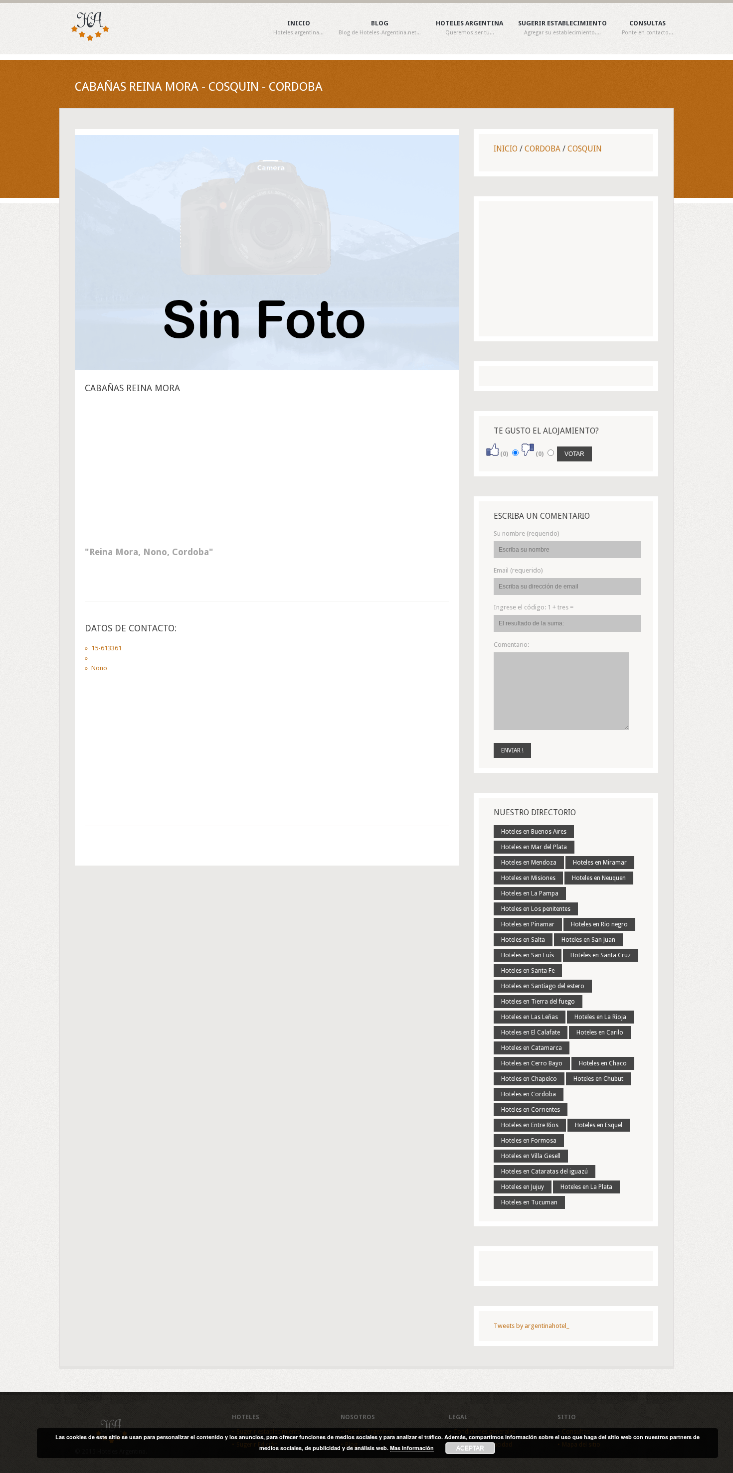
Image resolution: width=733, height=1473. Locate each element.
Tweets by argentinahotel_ (531, 1325)
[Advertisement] (267, 473)
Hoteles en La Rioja (600, 1017)
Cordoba (542, 148)
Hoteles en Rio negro (599, 924)
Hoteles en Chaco (603, 1063)
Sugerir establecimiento (562, 28)
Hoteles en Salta (523, 939)
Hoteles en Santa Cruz (600, 955)
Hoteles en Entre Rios (529, 1125)
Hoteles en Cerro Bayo (531, 1063)
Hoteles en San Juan (588, 939)
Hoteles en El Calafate (530, 1032)
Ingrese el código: (533, 607)
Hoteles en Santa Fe (527, 970)
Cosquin (584, 148)
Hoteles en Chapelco (529, 1078)
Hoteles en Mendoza (528, 862)
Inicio (298, 28)
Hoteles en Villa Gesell (530, 1156)
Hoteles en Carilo (599, 1032)
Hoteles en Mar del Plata (534, 847)
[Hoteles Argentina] (85, 39)
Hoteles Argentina (469, 28)
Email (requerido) (518, 570)
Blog (380, 28)
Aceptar (470, 1448)
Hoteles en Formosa (528, 1140)
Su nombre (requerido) (526, 533)
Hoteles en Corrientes (530, 1109)
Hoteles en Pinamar (527, 924)
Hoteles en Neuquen (599, 878)
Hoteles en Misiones (528, 878)
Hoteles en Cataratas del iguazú (544, 1171)
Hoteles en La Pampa (529, 893)
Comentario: (511, 644)
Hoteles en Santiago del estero (542, 986)
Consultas (647, 28)
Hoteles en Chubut (598, 1078)
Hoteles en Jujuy (522, 1186)
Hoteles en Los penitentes (535, 908)
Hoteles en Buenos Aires (533, 831)
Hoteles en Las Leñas (529, 1017)
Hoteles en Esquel (598, 1125)
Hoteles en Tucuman (529, 1202)
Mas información (412, 1448)
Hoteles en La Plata (586, 1186)
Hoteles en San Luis (527, 955)
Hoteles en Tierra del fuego (538, 1001)
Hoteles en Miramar (600, 862)
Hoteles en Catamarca (531, 1047)
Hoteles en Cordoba (528, 1094)
